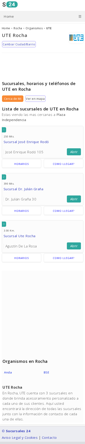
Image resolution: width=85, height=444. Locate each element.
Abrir (74, 152)
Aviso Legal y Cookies (20, 437)
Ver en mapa (35, 99)
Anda (8, 372)
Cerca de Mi (13, 99)
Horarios (21, 164)
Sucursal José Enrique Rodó (26, 141)
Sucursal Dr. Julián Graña (24, 189)
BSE (46, 372)
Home (9, 16)
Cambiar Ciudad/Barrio (19, 44)
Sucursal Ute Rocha (20, 236)
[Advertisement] (42, 65)
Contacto (49, 437)
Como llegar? (63, 164)
